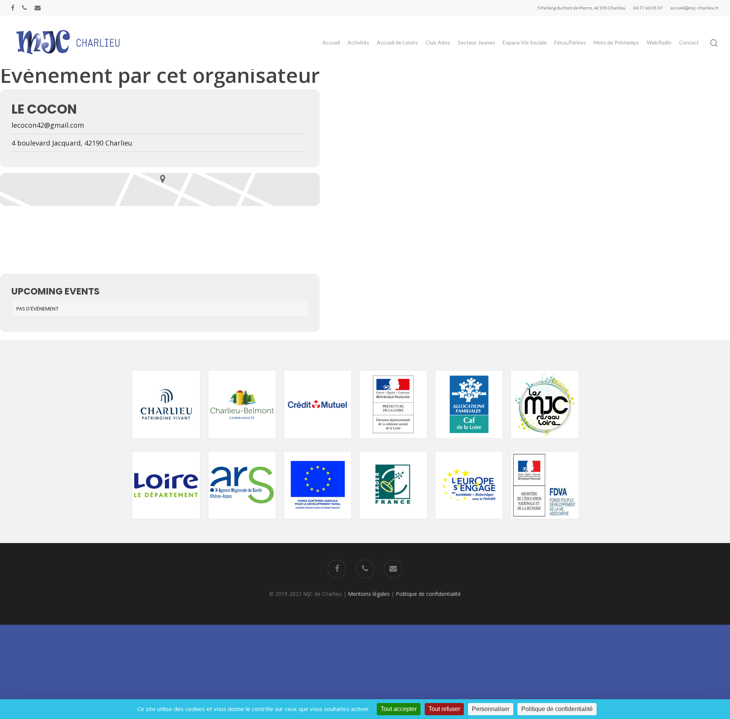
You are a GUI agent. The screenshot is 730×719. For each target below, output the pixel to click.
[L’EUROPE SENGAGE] (469, 522)
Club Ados (437, 42)
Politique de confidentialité (428, 593)
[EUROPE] (318, 522)
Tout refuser (444, 709)
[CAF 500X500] (469, 442)
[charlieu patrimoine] (166, 442)
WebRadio (659, 42)
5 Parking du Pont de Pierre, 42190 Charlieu (581, 8)
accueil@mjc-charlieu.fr (694, 8)
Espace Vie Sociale (525, 42)
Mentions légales (369, 593)
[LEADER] (393, 522)
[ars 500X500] (242, 522)
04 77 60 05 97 (648, 8)
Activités (358, 42)
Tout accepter (399, 709)
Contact (689, 42)
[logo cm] (318, 442)
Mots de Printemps (616, 42)
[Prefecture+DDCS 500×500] (393, 442)
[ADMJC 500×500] (545, 442)
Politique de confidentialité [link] (557, 709)
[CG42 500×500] (166, 522)
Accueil (331, 42)
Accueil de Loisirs (397, 42)
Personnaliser (490, 709)
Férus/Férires (570, 42)
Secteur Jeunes (476, 42)
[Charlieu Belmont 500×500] (242, 442)
